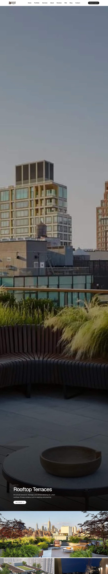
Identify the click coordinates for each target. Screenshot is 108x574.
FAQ (66, 3)
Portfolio (36, 3)
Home (29, 3)
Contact (77, 3)
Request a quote (93, 3)
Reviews (59, 3)
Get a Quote (19, 502)
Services (44, 3)
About (52, 3)
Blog (71, 3)
